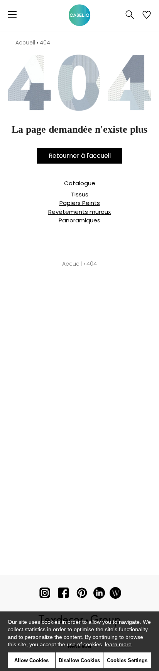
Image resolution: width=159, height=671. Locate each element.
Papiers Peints (79, 203)
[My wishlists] (146, 15)
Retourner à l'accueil (80, 155)
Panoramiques (79, 220)
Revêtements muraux (79, 212)
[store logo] (79, 15)
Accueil (25, 42)
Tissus (79, 194)
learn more (118, 644)
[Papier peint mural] (115, 594)
